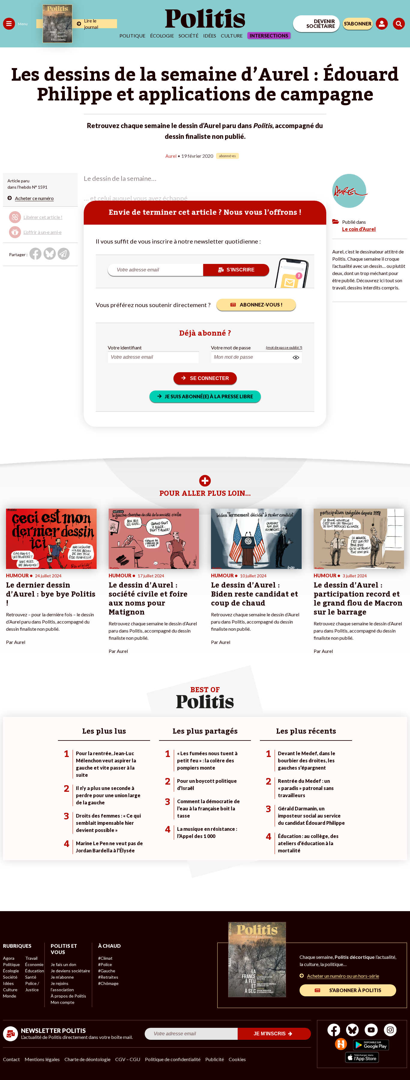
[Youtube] (371, 1031)
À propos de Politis (68, 995)
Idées (209, 35)
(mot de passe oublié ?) (284, 347)
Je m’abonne (62, 977)
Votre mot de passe (231, 347)
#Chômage (108, 983)
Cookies (237, 1059)
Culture (232, 35)
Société (188, 35)
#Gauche (106, 970)
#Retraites (108, 977)
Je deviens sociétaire (70, 970)
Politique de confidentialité (172, 1059)
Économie (34, 964)
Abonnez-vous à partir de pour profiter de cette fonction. (40, 223)
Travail (31, 958)
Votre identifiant (125, 347)
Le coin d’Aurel (359, 229)
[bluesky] (352, 1031)
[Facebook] (333, 1031)
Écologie (162, 35)
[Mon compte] (383, 24)
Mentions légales (42, 1059)
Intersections (269, 35)
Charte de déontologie (87, 1059)
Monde (9, 995)
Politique (132, 35)
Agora (8, 958)
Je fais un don (63, 964)
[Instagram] (390, 1031)
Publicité (214, 1059)
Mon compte (62, 1002)
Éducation (34, 970)
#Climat (105, 958)
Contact (11, 1059)
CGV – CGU (127, 1059)
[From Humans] (341, 1045)
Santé (30, 977)
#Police (105, 964)
